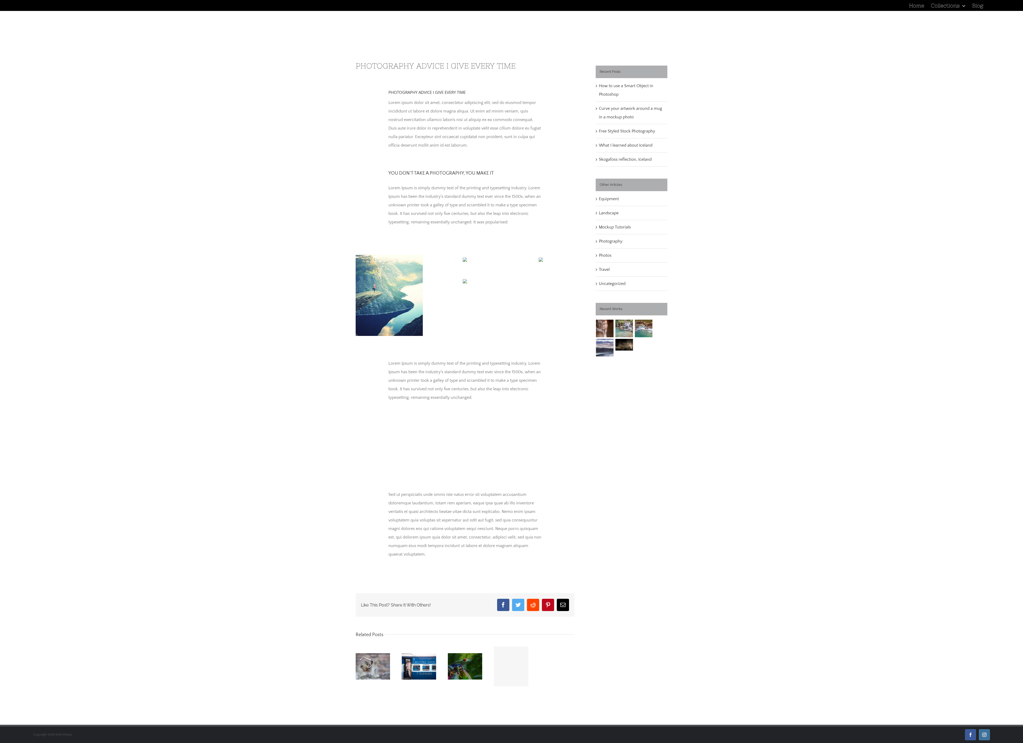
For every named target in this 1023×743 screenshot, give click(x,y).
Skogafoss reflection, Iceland (625, 159)
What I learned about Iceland (625, 145)
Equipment (609, 198)
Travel (604, 269)
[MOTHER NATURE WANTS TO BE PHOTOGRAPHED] (511, 666)
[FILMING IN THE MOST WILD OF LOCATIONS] (465, 666)
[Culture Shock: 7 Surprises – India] (419, 666)
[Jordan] (605, 328)
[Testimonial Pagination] (463, 474)
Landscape (609, 213)
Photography (610, 241)
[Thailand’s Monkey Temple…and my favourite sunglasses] (373, 666)
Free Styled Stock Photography (627, 131)
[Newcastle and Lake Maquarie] (644, 328)
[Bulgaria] (624, 328)
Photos (605, 255)
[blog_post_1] (389, 257)
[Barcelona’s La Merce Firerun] (624, 344)
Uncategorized (612, 283)
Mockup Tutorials (615, 227)
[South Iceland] (605, 347)
